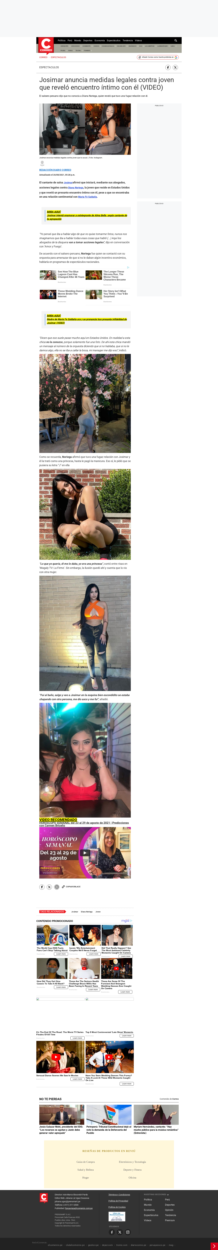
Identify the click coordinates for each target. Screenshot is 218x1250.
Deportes (87, 40)
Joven (98, 912)
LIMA (173, 46)
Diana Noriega (87, 912)
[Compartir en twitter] (175, 67)
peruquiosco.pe (157, 1245)
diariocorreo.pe (138, 1245)
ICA (140, 46)
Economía (100, 40)
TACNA (78, 50)
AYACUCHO (75, 46)
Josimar (74, 912)
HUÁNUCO (132, 46)
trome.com (121, 1245)
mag (171, 1245)
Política (61, 40)
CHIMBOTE (87, 46)
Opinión (169, 1210)
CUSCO (96, 46)
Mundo (77, 40)
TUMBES (87, 50)
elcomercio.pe (55, 1245)
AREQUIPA (64, 46)
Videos (138, 40)
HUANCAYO (121, 46)
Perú (70, 40)
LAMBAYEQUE (162, 46)
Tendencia (128, 40)
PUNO (70, 50)
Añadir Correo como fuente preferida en (158, 57)
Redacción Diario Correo (55, 170)
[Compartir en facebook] (168, 67)
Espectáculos (113, 40)
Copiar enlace (73, 887)
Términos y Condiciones (119, 1194)
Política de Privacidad (118, 1201)
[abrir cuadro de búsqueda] (176, 40)
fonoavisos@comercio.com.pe (79, 1208)
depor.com (107, 1245)
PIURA (63, 50)
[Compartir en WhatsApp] (56, 887)
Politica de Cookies (117, 1207)
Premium (170, 1220)
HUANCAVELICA (108, 46)
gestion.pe (93, 1245)
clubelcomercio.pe (75, 1245)
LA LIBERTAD (150, 46)
